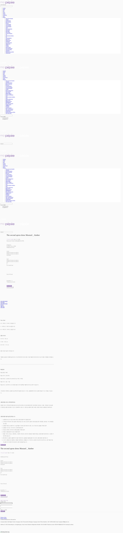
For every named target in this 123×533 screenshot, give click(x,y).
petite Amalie (8, 47)
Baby (4, 9)
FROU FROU (8, 32)
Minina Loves (8, 40)
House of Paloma (9, 33)
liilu (6, 37)
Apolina (7, 19)
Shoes (4, 14)
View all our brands (9, 18)
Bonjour (7, 23)
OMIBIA (7, 45)
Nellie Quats (8, 43)
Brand (4, 17)
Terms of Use (3, 517)
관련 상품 (2, 307)
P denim (7, 46)
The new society (9, 49)
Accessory (5, 15)
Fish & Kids (8, 30)
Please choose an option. (13, 252)
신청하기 (2, 511)
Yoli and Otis (8, 53)
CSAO (7, 27)
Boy (4, 11)
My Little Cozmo (9, 42)
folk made (7, 31)
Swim (4, 12)
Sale (4, 16)
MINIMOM (8, 41)
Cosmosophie (8, 24)
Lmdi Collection (9, 38)
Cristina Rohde (8, 26)
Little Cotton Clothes (10, 35)
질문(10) (2, 306)
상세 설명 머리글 (4, 301)
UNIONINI (8, 50)
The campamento (9, 48)
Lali (6, 34)
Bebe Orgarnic (8, 22)
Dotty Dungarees (9, 28)
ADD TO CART (4, 496)
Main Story (8, 39)
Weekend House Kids (10, 51)
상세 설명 (2, 302)
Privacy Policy (4, 518)
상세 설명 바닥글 (4, 303)
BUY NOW (3, 444)
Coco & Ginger (8, 25)
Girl (3, 10)
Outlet (4, 8)
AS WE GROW (8, 20)
